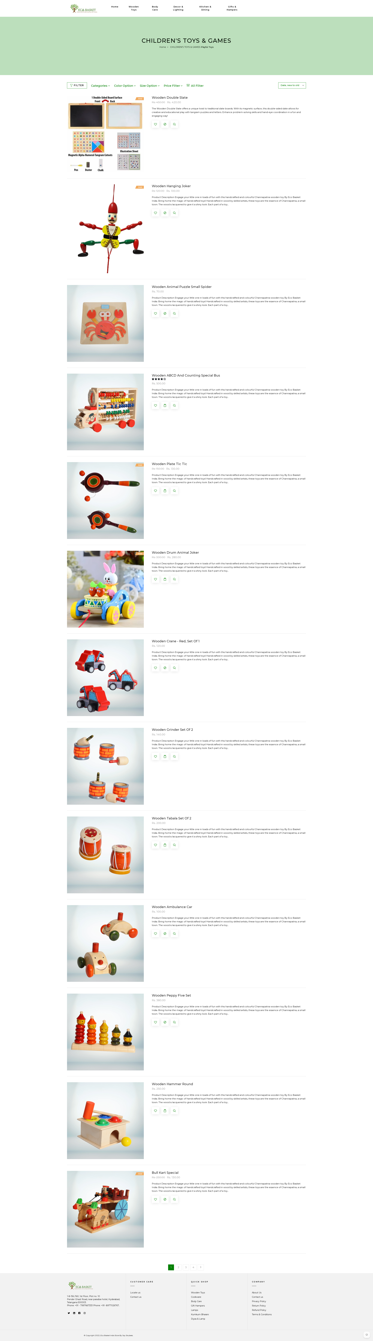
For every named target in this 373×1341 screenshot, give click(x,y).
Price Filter (172, 85)
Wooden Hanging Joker (171, 186)
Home (114, 6)
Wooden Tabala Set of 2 (171, 818)
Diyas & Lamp (198, 1319)
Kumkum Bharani (200, 1314)
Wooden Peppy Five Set (171, 995)
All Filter (197, 85)
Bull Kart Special (165, 1173)
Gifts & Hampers (232, 8)
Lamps (194, 1310)
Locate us (135, 1292)
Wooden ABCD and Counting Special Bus (186, 375)
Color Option (124, 85)
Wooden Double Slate (170, 98)
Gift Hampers (198, 1305)
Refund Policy (259, 1310)
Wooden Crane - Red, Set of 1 (175, 641)
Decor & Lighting (178, 8)
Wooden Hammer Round (172, 1084)
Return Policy (259, 1305)
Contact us (135, 1297)
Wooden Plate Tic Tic (169, 464)
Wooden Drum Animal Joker (175, 553)
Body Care (155, 8)
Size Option (149, 85)
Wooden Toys (134, 8)
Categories (99, 85)
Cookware (196, 1297)
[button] (159, 379)
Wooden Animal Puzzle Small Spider (182, 287)
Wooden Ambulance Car (172, 907)
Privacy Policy (259, 1301)
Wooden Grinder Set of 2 (172, 730)
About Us (256, 1292)
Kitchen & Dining (205, 8)
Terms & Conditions (262, 1314)
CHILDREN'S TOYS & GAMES (185, 47)
